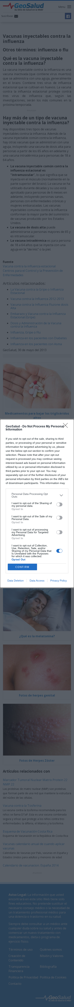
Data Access (37, 580)
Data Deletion (15, 580)
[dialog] (37, 503)
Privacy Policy (58, 580)
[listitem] (37, 495)
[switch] (59, 504)
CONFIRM (22, 567)
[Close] (66, 426)
